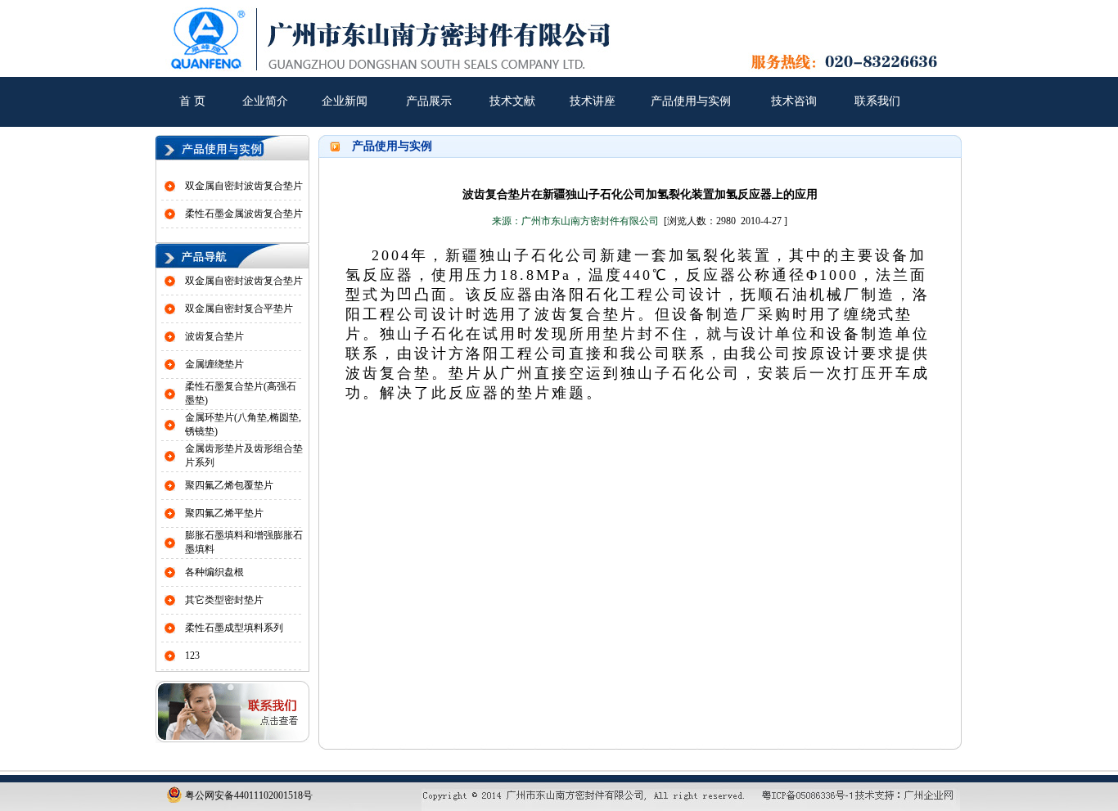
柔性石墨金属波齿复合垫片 (244, 213)
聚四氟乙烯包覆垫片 (229, 485)
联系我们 (877, 101)
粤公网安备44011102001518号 (248, 795)
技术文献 (512, 101)
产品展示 (429, 101)
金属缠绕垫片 (214, 364)
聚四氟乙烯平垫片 (224, 513)
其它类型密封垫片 (224, 600)
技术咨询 (794, 101)
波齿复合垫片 (214, 336)
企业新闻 (344, 101)
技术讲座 (592, 101)
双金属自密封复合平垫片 (239, 308)
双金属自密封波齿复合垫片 (244, 185)
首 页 (192, 101)
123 (192, 655)
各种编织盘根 (214, 572)
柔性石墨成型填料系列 (234, 627)
